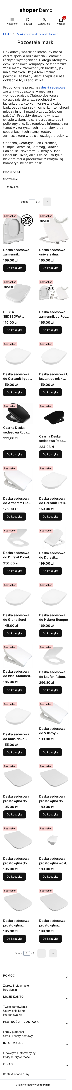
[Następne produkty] (41, 953)
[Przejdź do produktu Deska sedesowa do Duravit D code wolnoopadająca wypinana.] (18, 538)
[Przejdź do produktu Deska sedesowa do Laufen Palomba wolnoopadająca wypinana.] (54, 656)
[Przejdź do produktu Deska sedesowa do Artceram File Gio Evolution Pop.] (18, 480)
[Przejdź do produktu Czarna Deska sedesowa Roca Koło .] (54, 417)
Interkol (7, 34)
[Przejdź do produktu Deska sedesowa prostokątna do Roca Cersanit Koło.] (18, 840)
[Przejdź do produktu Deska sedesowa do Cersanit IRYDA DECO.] (54, 480)
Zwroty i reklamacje (16, 985)
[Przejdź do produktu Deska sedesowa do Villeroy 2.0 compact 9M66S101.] (54, 713)
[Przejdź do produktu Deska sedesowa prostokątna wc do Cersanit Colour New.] (54, 840)
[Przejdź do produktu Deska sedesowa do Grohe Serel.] (18, 596)
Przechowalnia (12, 1014)
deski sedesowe (53, 87)
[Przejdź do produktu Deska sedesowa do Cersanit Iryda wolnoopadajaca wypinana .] (18, 355)
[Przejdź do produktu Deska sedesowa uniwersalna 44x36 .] (54, 229)
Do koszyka (14, 268)
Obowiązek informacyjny (19, 1053)
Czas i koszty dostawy (18, 1036)
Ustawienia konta (14, 1010)
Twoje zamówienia (15, 1006)
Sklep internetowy (31, 1084)
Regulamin (10, 989)
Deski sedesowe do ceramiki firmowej (37, 34)
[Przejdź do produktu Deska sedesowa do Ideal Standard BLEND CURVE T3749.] (18, 656)
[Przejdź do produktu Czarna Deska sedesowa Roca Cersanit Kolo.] (18, 413)
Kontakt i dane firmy (16, 1074)
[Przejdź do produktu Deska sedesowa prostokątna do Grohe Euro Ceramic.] (18, 778)
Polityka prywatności (16, 1057)
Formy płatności (13, 1031)
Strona (24, 201)
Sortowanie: (11, 179)
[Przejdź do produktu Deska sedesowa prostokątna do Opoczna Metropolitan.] (54, 778)
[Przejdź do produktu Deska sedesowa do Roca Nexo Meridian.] (18, 715)
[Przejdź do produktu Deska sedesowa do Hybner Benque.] (54, 596)
